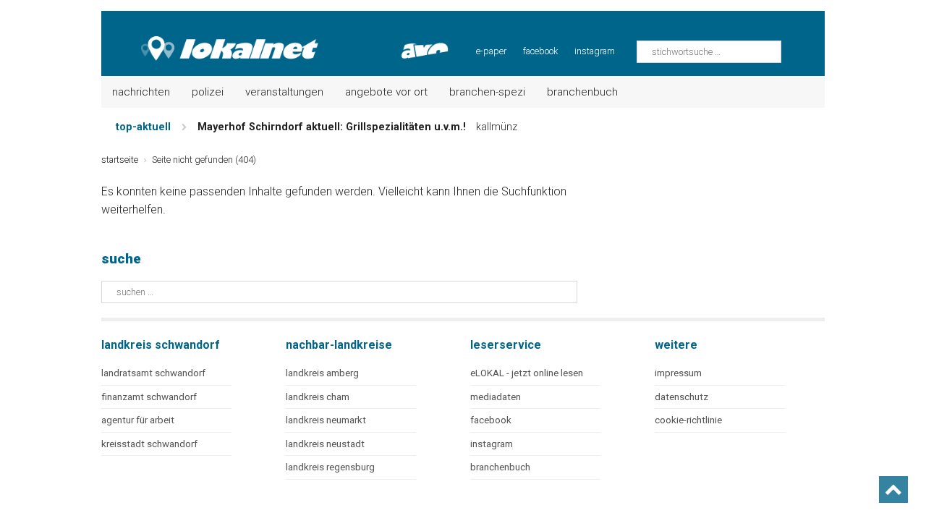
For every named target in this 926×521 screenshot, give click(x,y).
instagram (594, 51)
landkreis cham (317, 396)
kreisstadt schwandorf (149, 444)
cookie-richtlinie (688, 420)
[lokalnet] (210, 36)
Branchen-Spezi (487, 91)
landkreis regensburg (330, 467)
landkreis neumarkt (326, 420)
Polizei (208, 91)
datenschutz (681, 396)
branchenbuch (500, 467)
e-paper (491, 51)
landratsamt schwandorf (153, 373)
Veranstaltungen (284, 91)
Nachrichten (141, 91)
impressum (678, 373)
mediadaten (495, 396)
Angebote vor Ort (386, 91)
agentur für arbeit (137, 420)
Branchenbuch (582, 91)
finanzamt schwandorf (149, 396)
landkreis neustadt (325, 444)
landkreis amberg (322, 373)
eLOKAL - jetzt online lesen (526, 373)
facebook (540, 51)
